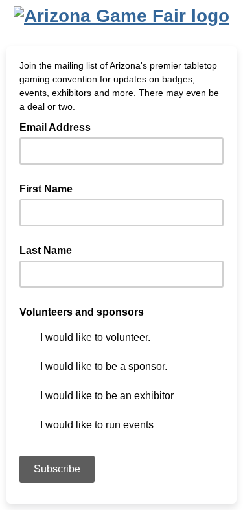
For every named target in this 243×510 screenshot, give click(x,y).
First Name (46, 188)
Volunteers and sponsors (81, 312)
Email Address (58, 126)
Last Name (45, 250)
